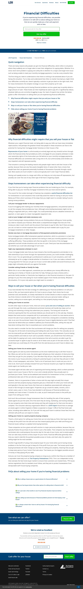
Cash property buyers (48, 566)
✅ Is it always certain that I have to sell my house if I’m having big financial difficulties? (37, 505)
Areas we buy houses (14, 569)
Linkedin (27, 574)
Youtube (27, 571)
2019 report (53, 405)
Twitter (27, 569)
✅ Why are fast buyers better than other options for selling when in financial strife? (40, 485)
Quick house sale (12, 577)
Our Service (38, 2)
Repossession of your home (17, 151)
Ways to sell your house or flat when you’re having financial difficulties (35, 105)
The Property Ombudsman (39, 458)
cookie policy (29, 587)
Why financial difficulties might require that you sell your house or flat (35, 98)
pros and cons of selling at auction (58, 306)
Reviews (51, 2)
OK (78, 587)
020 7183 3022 (63, 2)
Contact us (46, 569)
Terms (44, 571)
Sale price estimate (13, 566)
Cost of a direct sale (13, 574)
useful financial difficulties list (62, 193)
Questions (45, 2)
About (56, 2)
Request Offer (68, 519)
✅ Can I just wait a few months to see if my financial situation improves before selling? (38, 491)
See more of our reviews (41, 547)
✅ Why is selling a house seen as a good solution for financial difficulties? (37, 479)
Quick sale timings (13, 571)
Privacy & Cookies (47, 574)
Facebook (28, 566)
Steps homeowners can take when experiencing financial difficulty (34, 102)
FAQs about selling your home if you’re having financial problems (33, 109)
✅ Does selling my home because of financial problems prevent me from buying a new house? (40, 498)
